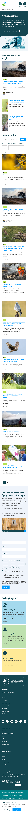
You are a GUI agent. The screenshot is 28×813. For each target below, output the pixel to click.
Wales (3, 759)
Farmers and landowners (8, 733)
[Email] (25, 721)
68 (20, 482)
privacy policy (16, 583)
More (16, 776)
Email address (5, 553)
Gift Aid (3, 714)
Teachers (4, 730)
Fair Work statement (21, 798)
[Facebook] (3, 721)
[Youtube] (20, 721)
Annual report (5, 706)
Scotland (4, 756)
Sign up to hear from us (8, 692)
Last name (4, 546)
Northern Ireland (6, 762)
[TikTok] (16, 721)
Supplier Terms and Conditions (16, 795)
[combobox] (4, 144)
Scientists (4, 736)
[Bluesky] (11, 721)
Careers (4, 697)
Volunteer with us (6, 695)
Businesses (4, 741)
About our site (4, 798)
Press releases (5, 711)
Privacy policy (20, 792)
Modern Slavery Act (12, 798)
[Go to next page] (23, 482)
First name (4, 539)
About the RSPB (6, 703)
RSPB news (4, 700)
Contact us (4, 708)
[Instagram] (7, 721)
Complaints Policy (5, 795)
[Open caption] (25, 531)
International (5, 765)
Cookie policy (14, 792)
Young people (5, 744)
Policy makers (5, 739)
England (4, 754)
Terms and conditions (6, 792)
